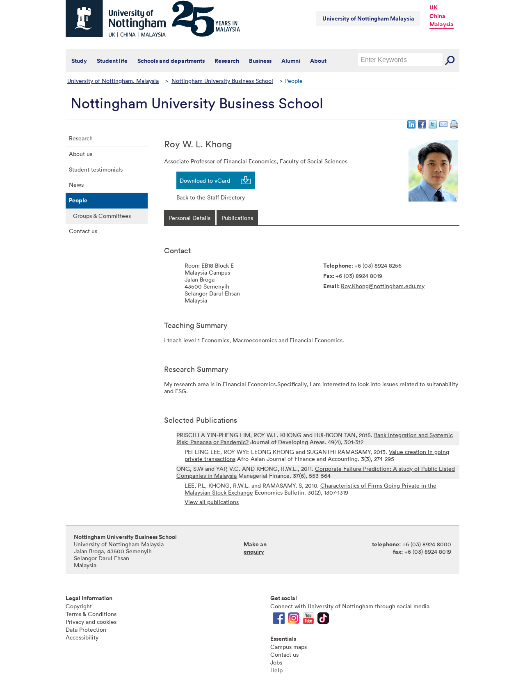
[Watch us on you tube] (308, 620)
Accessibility (82, 637)
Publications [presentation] (237, 218)
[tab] (189, 217)
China (437, 16)
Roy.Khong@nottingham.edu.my (383, 286)
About (318, 60)
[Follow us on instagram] (293, 620)
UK (433, 7)
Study (79, 60)
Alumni (290, 60)
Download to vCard (205, 180)
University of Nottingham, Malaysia (113, 81)
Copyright (79, 606)
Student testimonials (96, 169)
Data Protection (86, 629)
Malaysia (441, 24)
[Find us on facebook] (279, 620)
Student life (112, 60)
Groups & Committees (102, 216)
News (76, 184)
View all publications (212, 502)
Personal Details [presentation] (189, 218)
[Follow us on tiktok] (323, 620)
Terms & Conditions (91, 614)
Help (276, 670)
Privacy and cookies (91, 622)
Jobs (276, 662)
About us (80, 154)
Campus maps (288, 647)
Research (227, 60)
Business (260, 60)
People (78, 200)
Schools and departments (171, 60)
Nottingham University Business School (222, 81)
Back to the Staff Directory (210, 197)
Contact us (83, 231)
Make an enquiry (255, 548)
